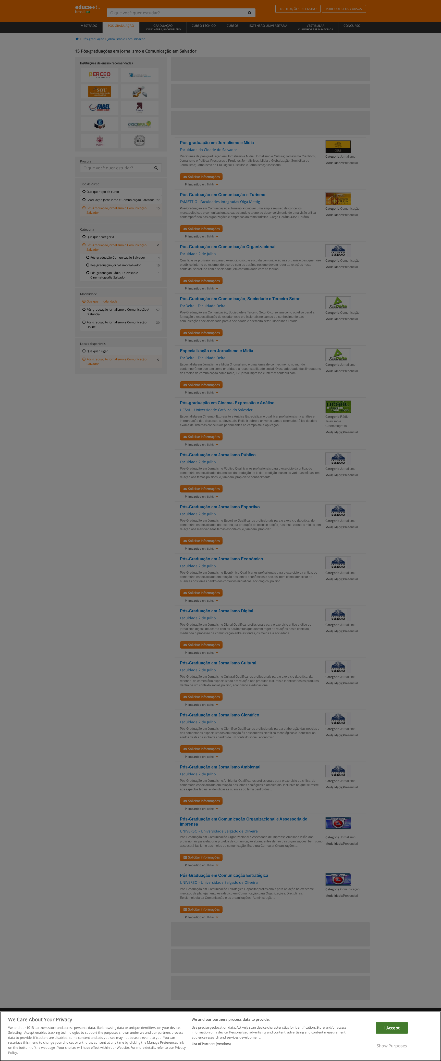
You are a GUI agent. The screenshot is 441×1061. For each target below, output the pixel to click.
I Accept (392, 1028)
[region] (220, 1036)
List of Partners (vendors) (211, 1043)
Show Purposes (392, 1046)
